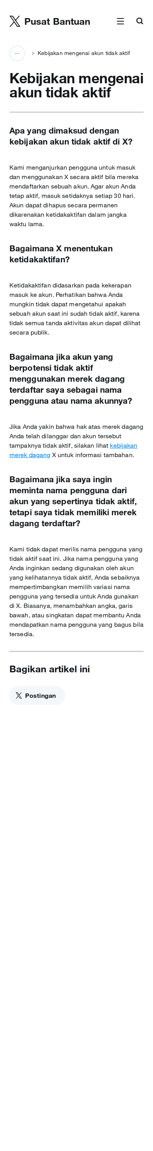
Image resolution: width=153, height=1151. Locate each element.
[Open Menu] (120, 21)
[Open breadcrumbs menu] (17, 53)
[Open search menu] (140, 21)
